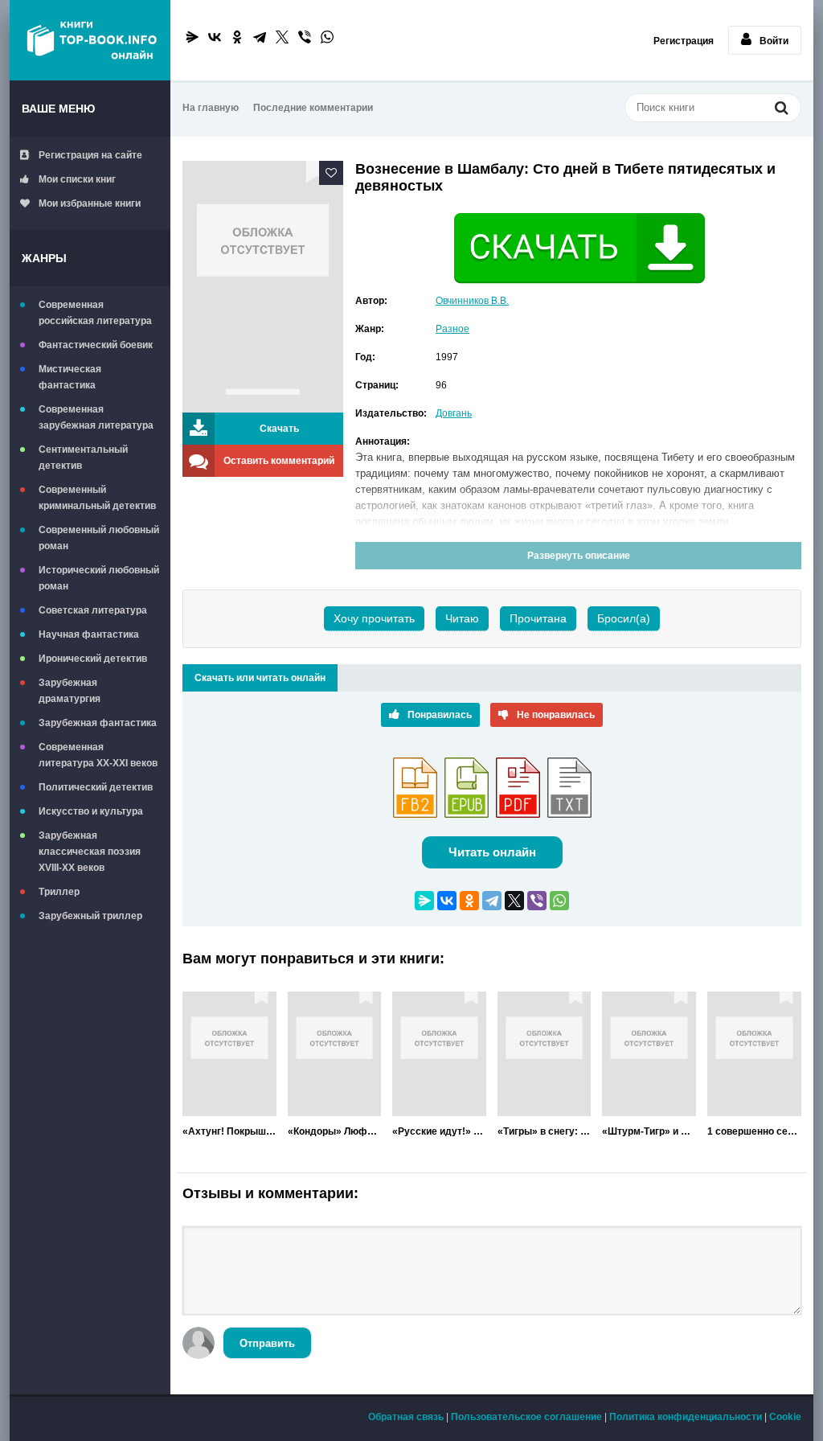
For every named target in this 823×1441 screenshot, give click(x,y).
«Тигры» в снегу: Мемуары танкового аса (544, 1131)
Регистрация (683, 41)
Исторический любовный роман (99, 578)
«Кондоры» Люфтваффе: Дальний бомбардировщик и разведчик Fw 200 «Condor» (335, 1131)
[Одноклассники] (237, 37)
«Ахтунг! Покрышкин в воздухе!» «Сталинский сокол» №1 (229, 1131)
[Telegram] (259, 37)
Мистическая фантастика (70, 377)
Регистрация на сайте (90, 155)
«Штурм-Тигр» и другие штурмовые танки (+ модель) (649, 1131)
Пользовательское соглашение (526, 1417)
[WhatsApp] (327, 37)
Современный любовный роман (99, 538)
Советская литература (93, 610)
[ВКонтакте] (214, 37)
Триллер (59, 891)
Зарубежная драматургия (69, 690)
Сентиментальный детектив (83, 457)
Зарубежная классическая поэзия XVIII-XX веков (90, 851)
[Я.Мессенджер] (192, 37)
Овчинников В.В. (472, 300)
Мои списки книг (77, 179)
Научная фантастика (89, 634)
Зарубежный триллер (90, 916)
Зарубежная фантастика (98, 723)
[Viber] (304, 37)
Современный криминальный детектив (97, 497)
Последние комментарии (313, 107)
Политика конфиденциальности (685, 1417)
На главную (210, 107)
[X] (282, 37)
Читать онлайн (492, 852)
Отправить (267, 1343)
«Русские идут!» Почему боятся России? (439, 1131)
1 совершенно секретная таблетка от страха (754, 1131)
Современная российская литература (95, 312)
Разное (452, 329)
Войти (774, 41)
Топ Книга (90, 40)
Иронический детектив (93, 658)
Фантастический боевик (96, 345)
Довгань (454, 413)
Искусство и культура (91, 811)
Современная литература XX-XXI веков (98, 755)
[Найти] (781, 109)
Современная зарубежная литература (96, 417)
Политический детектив (96, 787)
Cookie (785, 1417)
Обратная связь (406, 1417)
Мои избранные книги (90, 203)
